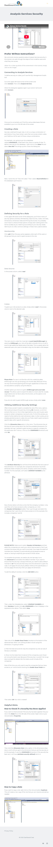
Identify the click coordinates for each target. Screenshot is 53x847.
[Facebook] (47, 843)
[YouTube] (43, 843)
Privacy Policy (8, 831)
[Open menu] (47, 3)
